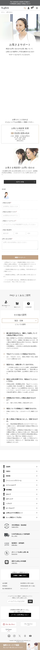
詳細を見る (14, 563)
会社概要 (4, 583)
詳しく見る (14, 536)
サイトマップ (24, 588)
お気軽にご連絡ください (20, 575)
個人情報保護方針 (7, 588)
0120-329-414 (20, 134)
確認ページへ (19, 257)
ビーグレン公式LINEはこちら (19, 614)
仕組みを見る (15, 527)
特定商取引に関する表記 (27, 583)
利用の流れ (14, 545)
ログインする (20, 182)
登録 (30, 601)
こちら (11, 344)
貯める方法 (14, 554)
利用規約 (4, 586)
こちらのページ (24, 411)
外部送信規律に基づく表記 (27, 586)
